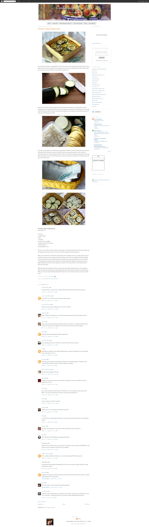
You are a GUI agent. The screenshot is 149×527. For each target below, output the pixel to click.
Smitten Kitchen (98, 124)
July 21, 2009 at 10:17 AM (50, 449)
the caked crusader (46, 304)
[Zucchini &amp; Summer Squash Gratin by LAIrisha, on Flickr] (64, 62)
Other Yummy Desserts (97, 88)
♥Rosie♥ (44, 378)
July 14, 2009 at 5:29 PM (49, 412)
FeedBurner (105, 60)
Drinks (93, 83)
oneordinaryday (45, 340)
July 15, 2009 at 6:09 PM (49, 422)
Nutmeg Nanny (45, 287)
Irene (43, 482)
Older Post (87, 504)
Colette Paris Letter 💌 (98, 120)
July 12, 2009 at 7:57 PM (49, 300)
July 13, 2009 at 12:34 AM (50, 309)
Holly (43, 398)
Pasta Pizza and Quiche (97, 90)
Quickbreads (95, 96)
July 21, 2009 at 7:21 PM (49, 458)
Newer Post (40, 504)
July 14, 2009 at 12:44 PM (50, 403)
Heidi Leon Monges (46, 369)
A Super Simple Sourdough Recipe (101, 147)
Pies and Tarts (95, 92)
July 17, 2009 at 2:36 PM (49, 439)
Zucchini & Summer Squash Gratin (49, 29)
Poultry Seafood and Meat (98, 94)
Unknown (44, 359)
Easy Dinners (95, 84)
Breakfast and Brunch (97, 75)
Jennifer (43, 407)
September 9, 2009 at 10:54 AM (52, 487)
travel (93, 106)
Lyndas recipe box (46, 453)
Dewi (43, 332)
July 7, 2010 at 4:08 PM (49, 497)
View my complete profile (78, 523)
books (93, 71)
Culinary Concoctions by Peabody (100, 138)
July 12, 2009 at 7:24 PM (49, 292)
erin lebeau (44, 491)
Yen (43, 434)
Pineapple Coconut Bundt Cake (100, 141)
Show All (109, 151)
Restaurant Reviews (96, 98)
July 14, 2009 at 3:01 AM (49, 384)
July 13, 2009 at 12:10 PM (50, 336)
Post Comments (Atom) (49, 507)
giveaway (94, 86)
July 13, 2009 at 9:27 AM (49, 328)
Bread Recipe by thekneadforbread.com (99, 145)
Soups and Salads (96, 102)
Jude (43, 416)
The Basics (94, 104)
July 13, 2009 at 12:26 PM (50, 345)
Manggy (44, 426)
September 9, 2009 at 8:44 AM (51, 479)
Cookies (94, 81)
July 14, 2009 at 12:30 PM (50, 395)
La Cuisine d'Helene (46, 296)
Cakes (93, 77)
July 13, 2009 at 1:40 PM (49, 355)
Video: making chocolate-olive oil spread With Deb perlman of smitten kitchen (101, 133)
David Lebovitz (97, 130)
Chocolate (94, 79)
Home (64, 504)
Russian (94, 100)
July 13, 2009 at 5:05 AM (49, 317)
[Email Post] (54, 276)
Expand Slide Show (96, 43)
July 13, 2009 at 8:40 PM (49, 365)
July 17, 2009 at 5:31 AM (49, 430)
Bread (93, 73)
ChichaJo (44, 313)
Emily (43, 388)
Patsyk (43, 321)
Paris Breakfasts (98, 119)
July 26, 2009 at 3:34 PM (49, 468)
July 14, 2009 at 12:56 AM (50, 374)
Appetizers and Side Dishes (50, 278)
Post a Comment (41, 501)
